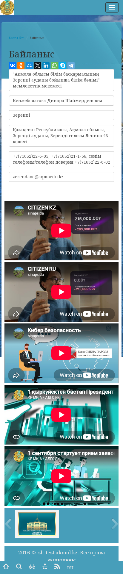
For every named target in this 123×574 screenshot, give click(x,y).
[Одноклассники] (20, 65)
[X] (37, 65)
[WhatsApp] (54, 65)
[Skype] (62, 65)
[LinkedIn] (46, 65)
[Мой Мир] (29, 65)
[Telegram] (71, 65)
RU (70, 567)
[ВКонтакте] (12, 65)
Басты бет (16, 38)
